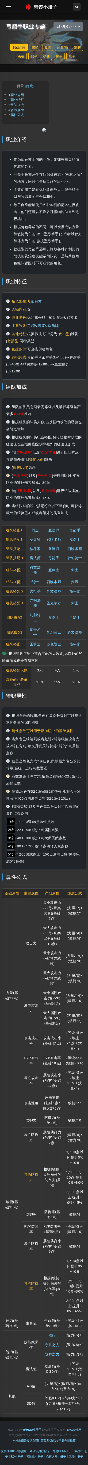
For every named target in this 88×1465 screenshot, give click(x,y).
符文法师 (53, 591)
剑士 (35, 530)
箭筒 (41, 325)
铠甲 (34, 56)
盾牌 (55, 325)
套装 (47, 47)
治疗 (52, 1335)
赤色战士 (53, 644)
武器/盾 (62, 47)
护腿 (46, 56)
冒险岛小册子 (34, 1456)
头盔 (21, 56)
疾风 (74, 581)
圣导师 (35, 539)
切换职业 (68, 26)
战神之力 (52, 1354)
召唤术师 (53, 539)
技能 (35, 47)
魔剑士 (74, 539)
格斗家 (35, 548)
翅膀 (77, 47)
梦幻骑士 (75, 557)
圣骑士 (35, 644)
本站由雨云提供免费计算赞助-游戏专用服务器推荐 (44, 1440)
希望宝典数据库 (40, 1451)
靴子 (72, 56)
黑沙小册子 (76, 1456)
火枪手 (35, 591)
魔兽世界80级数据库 (14, 1451)
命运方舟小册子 (56, 1456)
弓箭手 (74, 530)
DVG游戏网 (74, 1430)
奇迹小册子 (45, 7)
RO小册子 (17, 1456)
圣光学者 (53, 603)
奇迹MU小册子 (62, 1451)
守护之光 (52, 1344)
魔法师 (53, 530)
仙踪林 (36, 301)
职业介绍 (19, 47)
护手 (59, 56)
